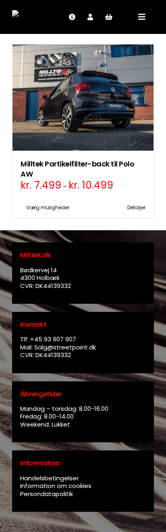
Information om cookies (55, 486)
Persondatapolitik (46, 494)
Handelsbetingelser (49, 478)
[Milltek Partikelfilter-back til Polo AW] (83, 97)
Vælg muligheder (47, 207)
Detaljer (136, 207)
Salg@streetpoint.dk (65, 347)
